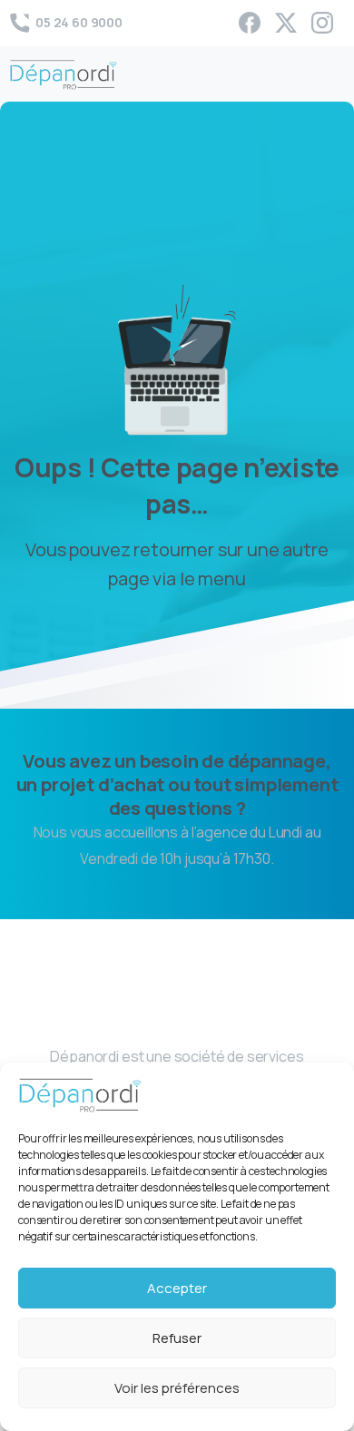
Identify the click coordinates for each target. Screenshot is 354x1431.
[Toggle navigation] (327, 74)
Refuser (177, 1338)
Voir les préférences (177, 1387)
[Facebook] (249, 22)
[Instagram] (322, 22)
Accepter (177, 1288)
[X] (286, 22)
